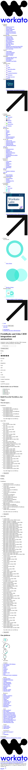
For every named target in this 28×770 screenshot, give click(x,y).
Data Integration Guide (8, 721)
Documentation (6, 696)
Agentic (5, 681)
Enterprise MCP (6, 690)
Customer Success (7, 701)
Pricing (4, 667)
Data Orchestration (7, 683)
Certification (6, 700)
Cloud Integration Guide (8, 722)
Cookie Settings (15, 761)
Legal (2, 762)
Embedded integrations (8, 679)
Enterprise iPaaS (6, 678)
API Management (7, 682)
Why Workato (6, 665)
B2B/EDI (5, 687)
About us (5, 666)
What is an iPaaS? (7, 710)
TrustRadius (5, 734)
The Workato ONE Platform (9, 664)
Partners (5, 670)
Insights (5, 688)
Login (4, 323)
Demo (4, 694)
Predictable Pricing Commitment (10, 675)
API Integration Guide (8, 718)
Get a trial (5, 325)
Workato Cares (6, 672)
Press (4, 673)
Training (5, 699)
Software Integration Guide (9, 713)
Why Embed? (6, 711)
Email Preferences (22, 761)
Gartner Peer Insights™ (8, 731)
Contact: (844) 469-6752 (18, 762)
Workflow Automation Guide (9, 716)
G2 (4, 733)
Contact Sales (6, 725)
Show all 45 (6, 632)
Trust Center (6, 698)
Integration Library (7, 705)
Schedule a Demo (4, 348)
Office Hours (6, 728)
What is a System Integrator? (9, 717)
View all (5, 127)
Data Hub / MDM (7, 689)
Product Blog (6, 704)
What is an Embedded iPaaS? (9, 719)
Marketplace (6, 706)
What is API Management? (9, 712)
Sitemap (10, 762)
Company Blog (6, 703)
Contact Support (6, 727)
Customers (5, 669)
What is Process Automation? (9, 715)
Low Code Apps (6, 686)
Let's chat (5, 327)
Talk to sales (10, 325)
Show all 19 (6, 473)
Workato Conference (7, 695)
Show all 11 (6, 514)
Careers (5, 671)
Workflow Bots (6, 684)
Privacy (9, 761)
